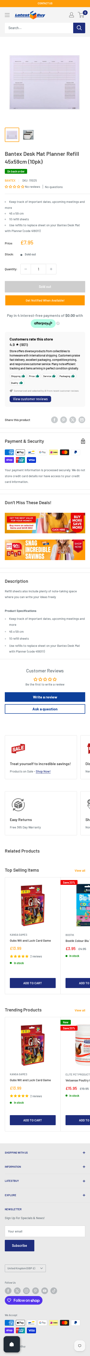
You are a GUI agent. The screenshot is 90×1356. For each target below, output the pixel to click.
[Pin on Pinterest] (63, 419)
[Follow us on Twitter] (17, 1290)
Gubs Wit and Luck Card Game (30, 940)
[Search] (79, 28)
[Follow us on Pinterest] (35, 1290)
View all (80, 870)
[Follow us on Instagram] (26, 1290)
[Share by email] (81, 419)
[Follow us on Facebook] (8, 1290)
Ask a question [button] (45, 709)
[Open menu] (7, 15)
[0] (81, 15)
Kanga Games (18, 934)
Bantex (10, 180)
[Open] (12, 1344)
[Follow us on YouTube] (44, 1290)
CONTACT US (45, 3)
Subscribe (19, 1245)
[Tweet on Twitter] (72, 419)
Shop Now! (43, 771)
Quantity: (11, 269)
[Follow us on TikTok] (53, 1290)
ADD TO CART (32, 983)
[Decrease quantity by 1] (26, 269)
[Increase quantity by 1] (51, 269)
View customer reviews (30, 399)
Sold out (45, 287)
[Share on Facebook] (54, 419)
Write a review (45, 697)
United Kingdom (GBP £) (21, 1268)
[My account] (71, 14)
